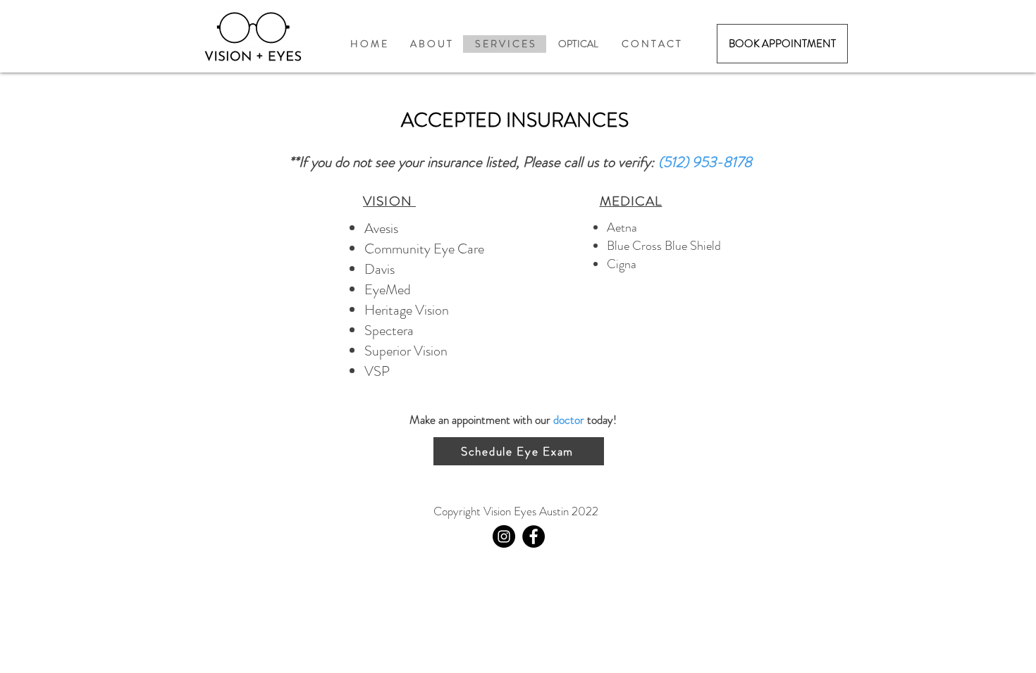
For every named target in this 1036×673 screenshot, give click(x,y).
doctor (568, 419)
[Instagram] (504, 536)
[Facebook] (533, 536)
